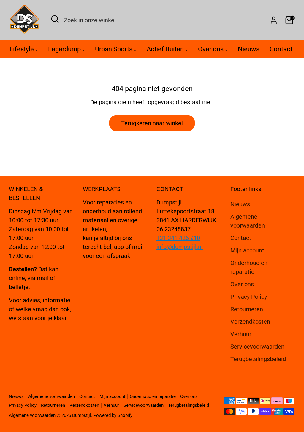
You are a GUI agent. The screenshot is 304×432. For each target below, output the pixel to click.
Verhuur (240, 334)
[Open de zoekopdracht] (55, 19)
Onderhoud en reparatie (153, 396)
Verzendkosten (250, 321)
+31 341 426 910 (178, 238)
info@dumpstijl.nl (179, 246)
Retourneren (246, 309)
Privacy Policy (248, 296)
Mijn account (247, 250)
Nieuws (240, 204)
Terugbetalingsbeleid (258, 359)
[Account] (274, 20)
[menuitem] (23, 51)
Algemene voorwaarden (51, 396)
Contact (240, 238)
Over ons (242, 284)
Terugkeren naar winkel (152, 123)
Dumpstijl (81, 415)
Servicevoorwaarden (257, 346)
